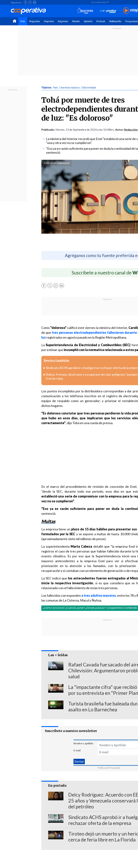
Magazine (34, 21)
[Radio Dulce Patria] (84, 11)
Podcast (100, 21)
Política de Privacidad (109, 767)
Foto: (47, 163)
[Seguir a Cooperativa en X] (30, 2)
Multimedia (115, 21)
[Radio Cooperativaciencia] (107, 10)
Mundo (76, 21)
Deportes (49, 21)
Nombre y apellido (83, 743)
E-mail (76, 750)
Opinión (88, 21)
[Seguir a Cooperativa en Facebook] (25, 2)
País (22, 21)
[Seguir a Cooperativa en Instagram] (34, 2)
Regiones (63, 21)
